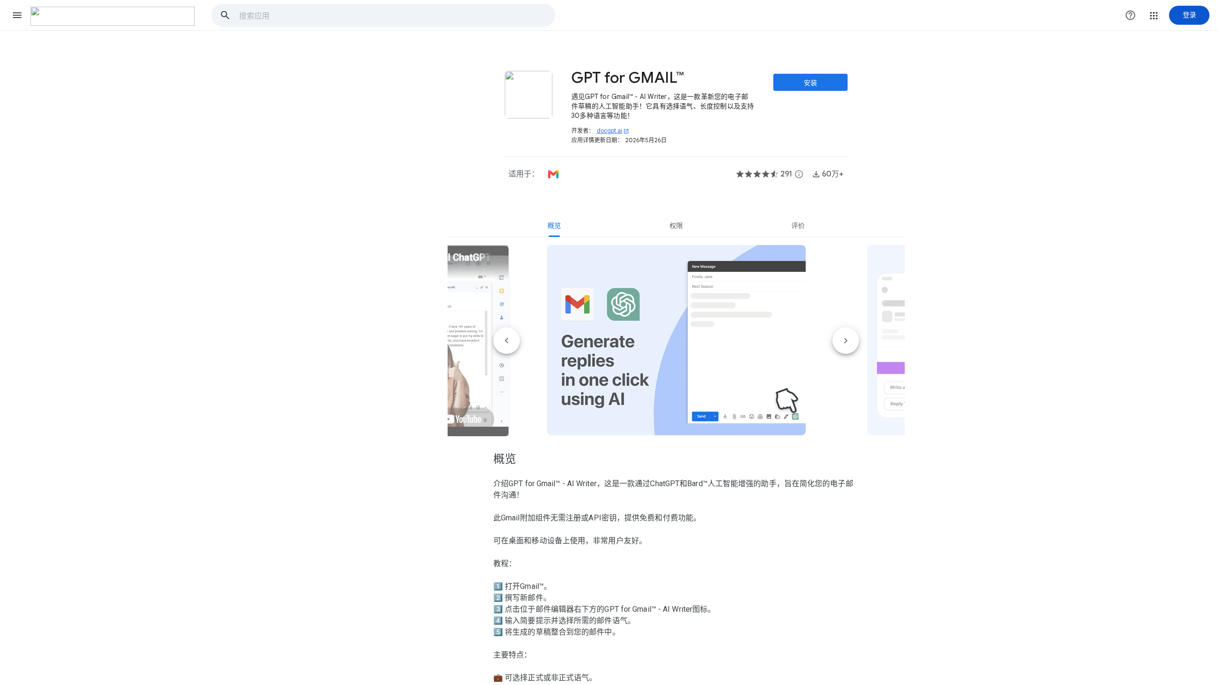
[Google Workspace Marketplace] (112, 16)
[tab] (554, 225)
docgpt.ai (613, 130)
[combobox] (397, 15)
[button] (17, 15)
